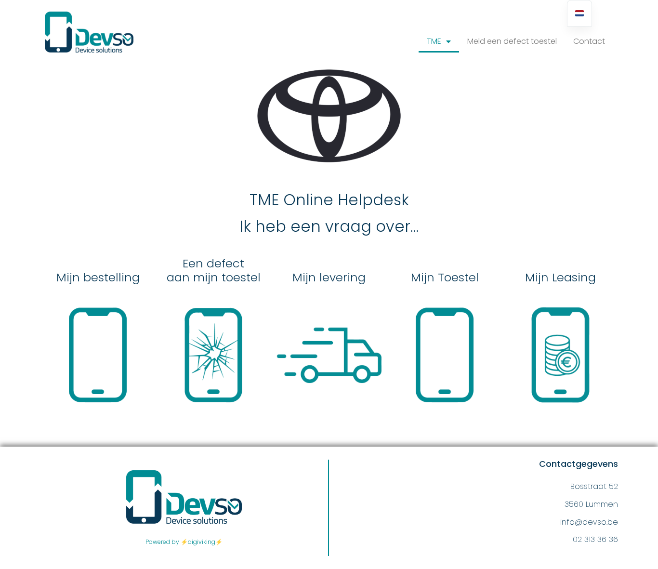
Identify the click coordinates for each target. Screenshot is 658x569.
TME (434, 41)
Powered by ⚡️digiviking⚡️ (184, 542)
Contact (589, 41)
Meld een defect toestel (512, 41)
